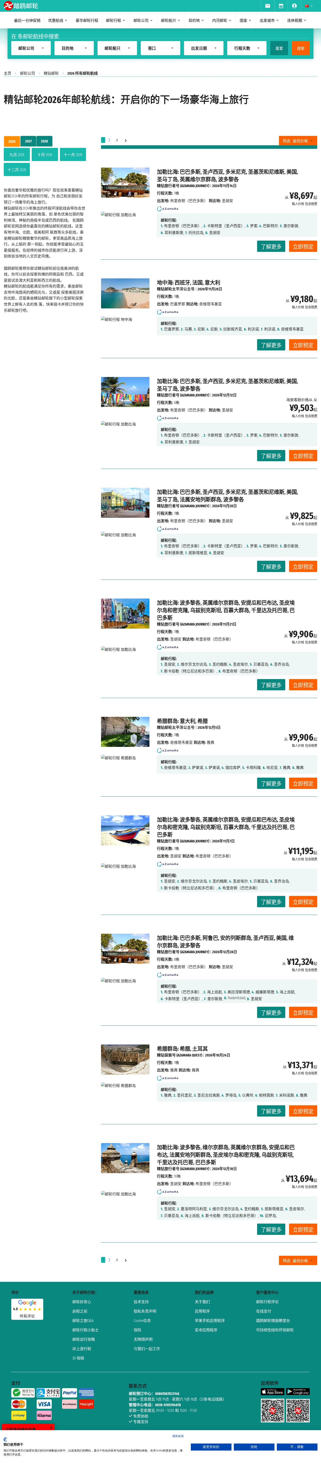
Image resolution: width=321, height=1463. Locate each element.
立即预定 (303, 247)
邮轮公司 (27, 73)
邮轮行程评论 (267, 1302)
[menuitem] (267, 6)
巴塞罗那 (177, 304)
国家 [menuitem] (243, 20)
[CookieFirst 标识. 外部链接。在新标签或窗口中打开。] (5, 1439)
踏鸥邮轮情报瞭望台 (273, 1320)
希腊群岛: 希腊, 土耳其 (182, 1049)
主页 (7, 73)
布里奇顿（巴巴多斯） (189, 201)
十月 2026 (44, 155)
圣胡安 (175, 639)
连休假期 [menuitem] (294, 20)
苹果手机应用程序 (210, 1320)
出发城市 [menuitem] (267, 20)
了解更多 (271, 247)
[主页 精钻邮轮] (167, 207)
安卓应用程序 (206, 1330)
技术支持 (141, 1302)
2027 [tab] (28, 141)
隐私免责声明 (145, 1311)
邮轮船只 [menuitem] (168, 20)
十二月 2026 (17, 170)
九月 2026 (16, 155)
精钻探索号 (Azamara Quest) (179, 1055)
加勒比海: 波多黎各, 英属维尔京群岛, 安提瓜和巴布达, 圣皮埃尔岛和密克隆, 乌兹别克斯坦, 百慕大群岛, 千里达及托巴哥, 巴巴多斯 (226, 610)
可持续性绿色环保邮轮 (275, 1330)
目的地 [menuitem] (194, 20)
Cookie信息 (142, 1320)
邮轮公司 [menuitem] (141, 20)
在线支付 (263, 1311)
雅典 (174, 1070)
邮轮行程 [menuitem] (113, 20)
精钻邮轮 (51, 73)
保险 (137, 1330)
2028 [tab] (44, 141)
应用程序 (202, 1311)
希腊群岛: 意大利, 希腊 (182, 721)
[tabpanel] (45, 163)
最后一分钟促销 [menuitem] (27, 20)
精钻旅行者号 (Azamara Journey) (183, 186)
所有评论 (27, 1316)
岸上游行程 (81, 1349)
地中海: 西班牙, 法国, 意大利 (188, 283)
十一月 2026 (73, 155)
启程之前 (79, 1311)
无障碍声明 (143, 1339)
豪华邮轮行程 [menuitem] (87, 20)
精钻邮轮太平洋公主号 (176, 289)
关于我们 (202, 1302)
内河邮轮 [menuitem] (219, 20)
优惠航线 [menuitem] (55, 20)
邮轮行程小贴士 (85, 1330)
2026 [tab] (12, 141)
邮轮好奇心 (81, 1302)
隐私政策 (178, 1436)
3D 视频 (78, 1358)
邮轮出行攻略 (83, 1339)
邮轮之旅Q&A (83, 1320)
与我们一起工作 (147, 1349)
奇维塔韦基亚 (181, 742)
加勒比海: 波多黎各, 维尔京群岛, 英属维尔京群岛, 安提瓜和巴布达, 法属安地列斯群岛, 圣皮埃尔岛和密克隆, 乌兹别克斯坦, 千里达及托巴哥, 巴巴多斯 (226, 1155)
